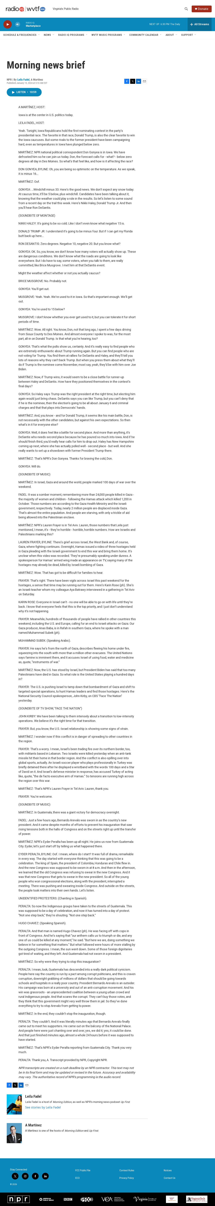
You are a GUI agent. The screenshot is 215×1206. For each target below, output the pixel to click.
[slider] (23, 24)
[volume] (17, 24)
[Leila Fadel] (14, 1104)
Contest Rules (126, 1170)
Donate (203, 9)
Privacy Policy (126, 1178)
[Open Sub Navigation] (39, 35)
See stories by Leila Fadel (43, 1107)
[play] (7, 24)
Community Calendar (143, 35)
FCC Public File (82, 1170)
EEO (77, 1178)
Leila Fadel (23, 79)
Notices (168, 1170)
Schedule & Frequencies (20, 35)
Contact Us (169, 1178)
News (47, 35)
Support (187, 35)
